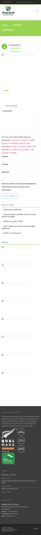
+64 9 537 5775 (9, 516)
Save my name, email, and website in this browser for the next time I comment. (19, 186)
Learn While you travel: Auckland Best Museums (18, 227)
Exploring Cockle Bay (12, 209)
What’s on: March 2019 (12, 221)
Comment (7, 111)
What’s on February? (12, 233)
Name (5, 156)
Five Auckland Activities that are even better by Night (19, 215)
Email (5, 164)
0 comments (15, 51)
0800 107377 (14, 514)
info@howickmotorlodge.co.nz (25, 2)
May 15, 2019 (6, 478)
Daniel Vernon (16, 48)
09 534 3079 (7, 2)
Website (5, 172)
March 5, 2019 (6, 492)
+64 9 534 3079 (12, 511)
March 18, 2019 (6, 486)
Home (4, 25)
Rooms (35, 529)
